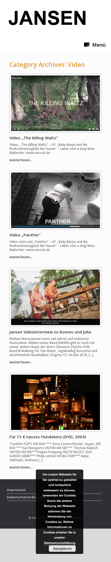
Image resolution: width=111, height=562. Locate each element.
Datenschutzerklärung (59, 543)
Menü (99, 45)
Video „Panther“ (25, 234)
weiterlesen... (21, 159)
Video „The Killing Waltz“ (33, 137)
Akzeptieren (62, 548)
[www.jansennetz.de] (47, 22)
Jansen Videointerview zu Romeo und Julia (50, 332)
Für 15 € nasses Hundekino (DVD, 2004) (47, 436)
